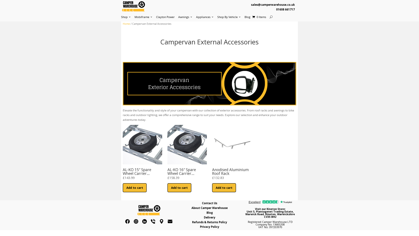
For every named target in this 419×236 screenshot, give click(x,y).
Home (126, 24)
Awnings (183, 17)
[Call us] (153, 221)
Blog (247, 17)
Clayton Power (165, 17)
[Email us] (170, 221)
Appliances (203, 17)
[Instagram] (136, 221)
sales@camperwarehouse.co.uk (273, 5)
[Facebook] (127, 221)
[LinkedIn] (144, 221)
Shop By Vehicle (227, 17)
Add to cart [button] (134, 188)
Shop (124, 17)
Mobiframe (142, 17)
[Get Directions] (161, 221)
